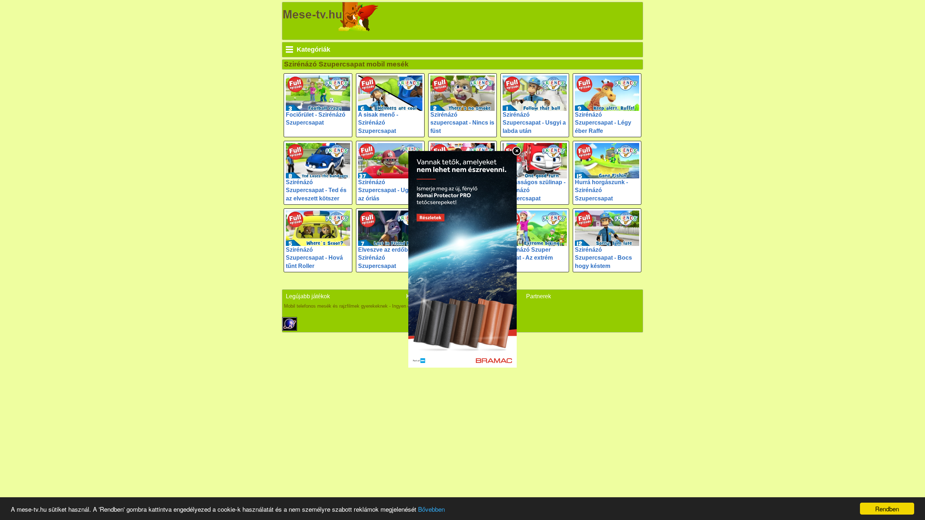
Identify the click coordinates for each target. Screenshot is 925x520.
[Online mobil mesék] (331, 16)
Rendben (887, 508)
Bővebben (431, 509)
